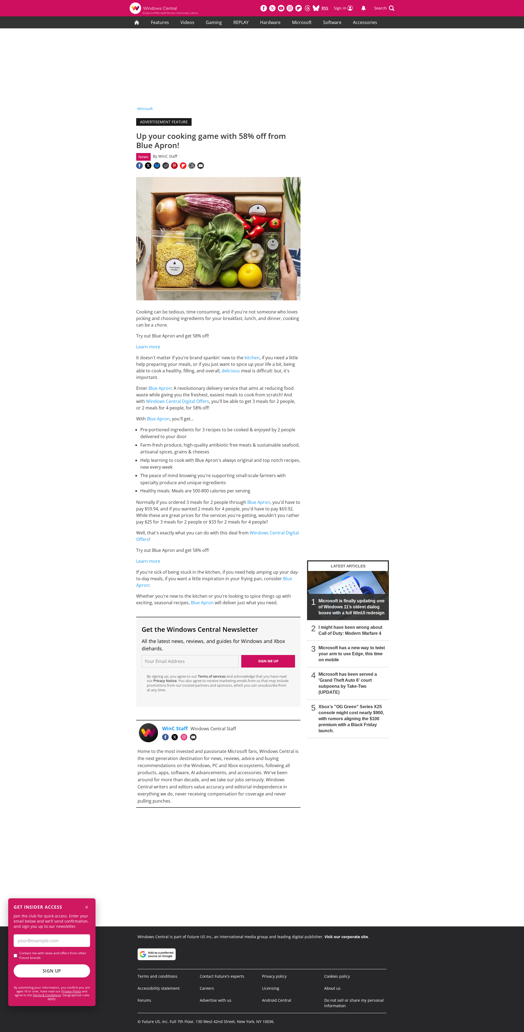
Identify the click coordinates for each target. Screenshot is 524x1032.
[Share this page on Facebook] (139, 165)
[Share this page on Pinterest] (174, 165)
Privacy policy (274, 976)
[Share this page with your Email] (200, 165)
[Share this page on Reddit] (165, 165)
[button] (384, 8)
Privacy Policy (71, 991)
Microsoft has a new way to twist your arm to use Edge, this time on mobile (351, 653)
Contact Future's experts (222, 976)
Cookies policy (337, 976)
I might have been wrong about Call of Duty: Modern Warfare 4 (350, 630)
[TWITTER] (176, 737)
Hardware (270, 22)
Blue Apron (159, 388)
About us (332, 988)
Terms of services (212, 676)
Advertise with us (215, 1000)
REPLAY (241, 22)
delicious (231, 371)
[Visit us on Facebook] (263, 8)
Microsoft (302, 22)
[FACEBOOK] (166, 737)
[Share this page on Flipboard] (183, 165)
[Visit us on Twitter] (272, 8)
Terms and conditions (157, 976)
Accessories (365, 22)
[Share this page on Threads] (192, 165)
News (143, 156)
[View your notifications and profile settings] (363, 8)
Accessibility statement (159, 988)
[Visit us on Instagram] (290, 8)
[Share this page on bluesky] (157, 165)
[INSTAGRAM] (185, 737)
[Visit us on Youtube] (281, 8)
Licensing (270, 988)
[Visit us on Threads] (307, 8)
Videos (187, 22)
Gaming (214, 22)
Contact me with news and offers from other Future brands (52, 955)
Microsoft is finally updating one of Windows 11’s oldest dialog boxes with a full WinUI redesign (351, 607)
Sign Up (52, 971)
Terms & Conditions (47, 995)
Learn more (148, 347)
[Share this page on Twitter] (148, 165)
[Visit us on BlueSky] (316, 8)
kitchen (252, 358)
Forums (144, 1000)
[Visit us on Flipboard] (298, 8)
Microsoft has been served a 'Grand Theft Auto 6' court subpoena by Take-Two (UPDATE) (347, 683)
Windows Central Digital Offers (177, 401)
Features (160, 22)
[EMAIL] (194, 737)
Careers (207, 988)
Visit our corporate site (346, 936)
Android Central (276, 1000)
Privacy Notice (165, 680)
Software (332, 22)
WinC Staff (167, 156)
